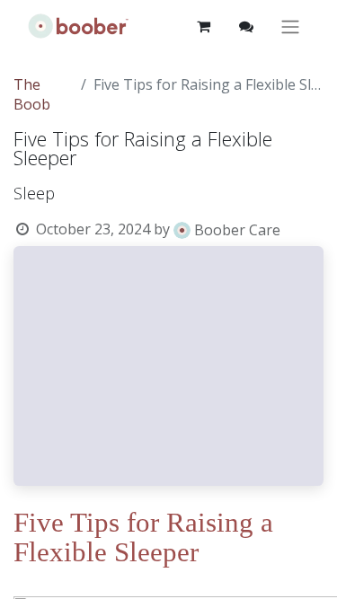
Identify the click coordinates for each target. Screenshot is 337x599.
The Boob (31, 94)
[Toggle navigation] (290, 26)
